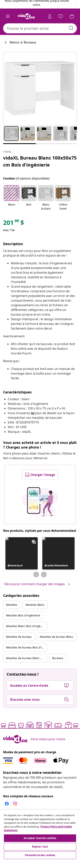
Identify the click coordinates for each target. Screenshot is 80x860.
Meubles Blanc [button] (35, 605)
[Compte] (50, 16)
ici (33, 413)
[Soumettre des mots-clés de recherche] (71, 28)
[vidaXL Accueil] (26, 16)
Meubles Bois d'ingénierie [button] (23, 615)
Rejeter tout (40, 846)
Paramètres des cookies (40, 855)
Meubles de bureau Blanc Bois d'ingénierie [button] (26, 658)
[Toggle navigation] (7, 16)
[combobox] (40, 28)
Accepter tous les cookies (40, 838)
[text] (13, 223)
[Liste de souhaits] (61, 16)
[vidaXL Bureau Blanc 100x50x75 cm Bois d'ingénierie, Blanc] (40, 88)
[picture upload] (40, 501)
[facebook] (7, 804)
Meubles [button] (11, 605)
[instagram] (15, 804)
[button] (11, 198)
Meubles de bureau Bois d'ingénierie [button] (26, 647)
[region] (40, 835)
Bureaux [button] (57, 658)
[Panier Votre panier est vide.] (71, 16)
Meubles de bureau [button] (19, 637)
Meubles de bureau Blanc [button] (56, 637)
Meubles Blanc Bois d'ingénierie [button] (26, 626)
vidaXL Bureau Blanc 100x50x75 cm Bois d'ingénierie (40, 161)
